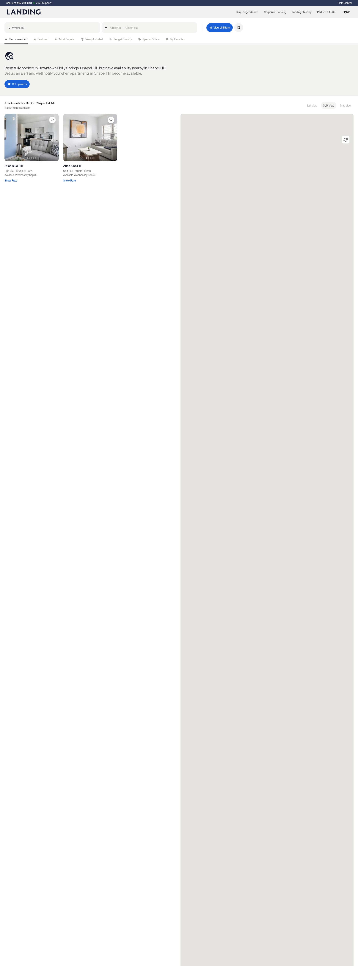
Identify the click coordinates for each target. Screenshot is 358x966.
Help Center (345, 2)
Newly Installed (94, 39)
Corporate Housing (275, 12)
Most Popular (67, 39)
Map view (345, 105)
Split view (328, 105)
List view (312, 105)
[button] (149, 27)
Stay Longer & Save (247, 12)
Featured (43, 39)
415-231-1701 (24, 2)
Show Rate (10, 180)
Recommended (18, 39)
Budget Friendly (123, 39)
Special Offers (151, 39)
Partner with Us (326, 12)
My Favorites (177, 39)
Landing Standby (301, 12)
